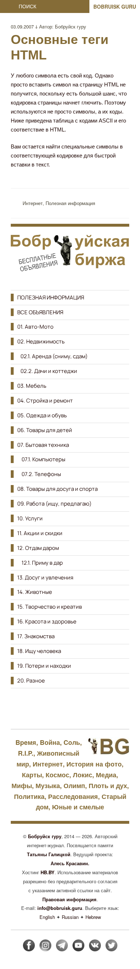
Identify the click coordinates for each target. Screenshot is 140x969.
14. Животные (34, 592)
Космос (57, 774)
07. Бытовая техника (43, 445)
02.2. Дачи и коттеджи (47, 371)
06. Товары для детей (44, 430)
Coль (72, 742)
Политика (29, 796)
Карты (32, 774)
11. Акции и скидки (39, 533)
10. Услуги (30, 518)
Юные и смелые (78, 807)
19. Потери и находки (44, 666)
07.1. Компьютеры (41, 459)
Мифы (21, 785)
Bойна (50, 742)
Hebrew (93, 917)
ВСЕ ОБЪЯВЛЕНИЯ (40, 312)
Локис (82, 774)
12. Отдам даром (38, 548)
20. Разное (31, 680)
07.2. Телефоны (39, 474)
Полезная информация (70, 203)
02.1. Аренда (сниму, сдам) (52, 356)
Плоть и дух (108, 785)
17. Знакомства (36, 636)
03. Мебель (31, 386)
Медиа (106, 774)
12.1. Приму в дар (40, 562)
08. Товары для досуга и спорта (57, 489)
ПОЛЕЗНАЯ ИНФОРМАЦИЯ (50, 297)
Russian (70, 917)
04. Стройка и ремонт (45, 400)
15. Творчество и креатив (49, 606)
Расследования (73, 796)
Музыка (48, 785)
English (47, 917)
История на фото (94, 764)
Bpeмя (25, 742)
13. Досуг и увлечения (45, 577)
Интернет (33, 203)
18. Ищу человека (39, 651)
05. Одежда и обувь (42, 415)
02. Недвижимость (41, 341)
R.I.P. (25, 753)
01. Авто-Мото (35, 326)
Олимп (74, 785)
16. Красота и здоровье (46, 621)
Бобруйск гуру (70, 26)
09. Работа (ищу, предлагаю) (54, 503)
